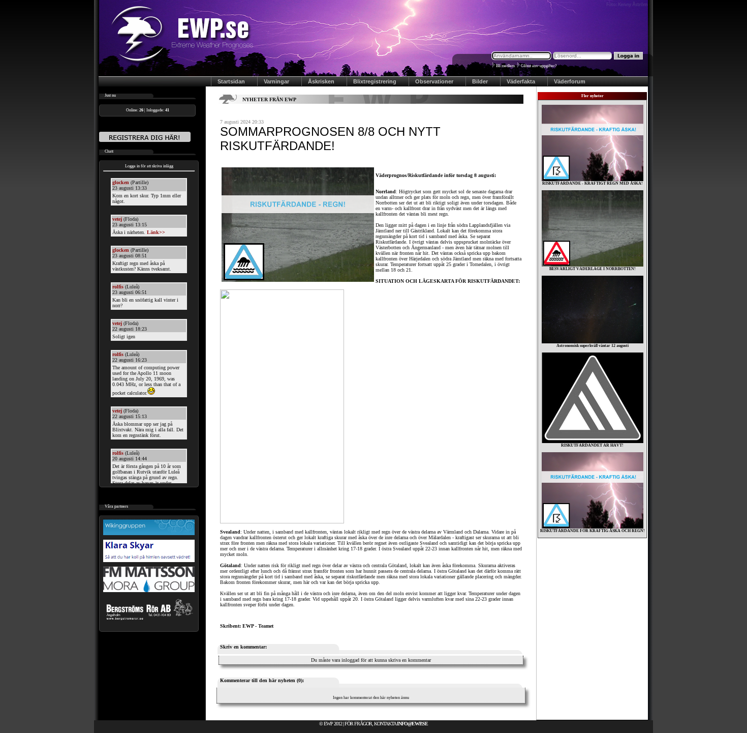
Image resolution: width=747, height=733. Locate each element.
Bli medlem (505, 66)
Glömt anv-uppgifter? (539, 66)
